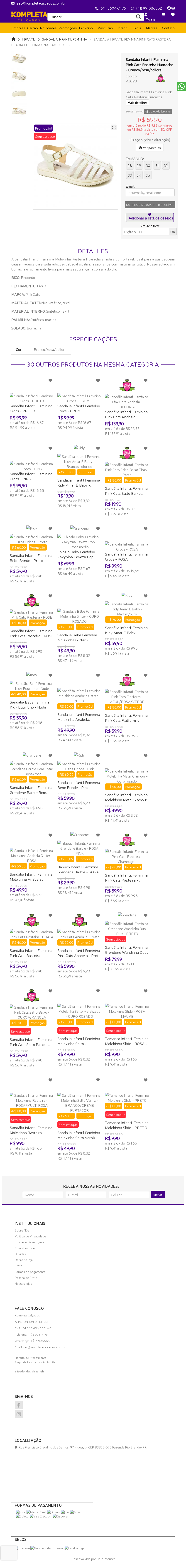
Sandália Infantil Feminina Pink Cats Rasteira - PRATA (31, 955)
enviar (157, 1194)
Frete (18, 1266)
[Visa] (20, 1512)
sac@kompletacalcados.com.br (41, 2)
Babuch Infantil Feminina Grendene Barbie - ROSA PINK (78, 871)
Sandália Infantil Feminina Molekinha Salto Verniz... (78, 1135)
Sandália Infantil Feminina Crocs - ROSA (126, 556)
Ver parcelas (151, 147)
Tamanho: (135, 158)
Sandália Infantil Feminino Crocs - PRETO (31, 408)
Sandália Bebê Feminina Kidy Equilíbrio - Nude (29, 704)
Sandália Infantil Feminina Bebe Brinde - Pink (78, 785)
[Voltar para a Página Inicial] (13, 38)
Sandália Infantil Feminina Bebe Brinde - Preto (31, 558)
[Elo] (65, 1512)
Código (131, 76)
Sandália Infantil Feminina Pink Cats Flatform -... (126, 717)
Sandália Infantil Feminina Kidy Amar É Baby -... (78, 482)
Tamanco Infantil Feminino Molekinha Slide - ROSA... (127, 1041)
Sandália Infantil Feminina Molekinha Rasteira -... (31, 1130)
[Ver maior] (114, 127)
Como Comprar (25, 1248)
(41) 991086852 (149, 7)
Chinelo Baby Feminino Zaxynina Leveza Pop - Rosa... (76, 556)
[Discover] (61, 1516)
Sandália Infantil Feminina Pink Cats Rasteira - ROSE (32, 633)
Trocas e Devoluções (29, 1242)
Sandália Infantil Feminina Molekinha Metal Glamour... (127, 797)
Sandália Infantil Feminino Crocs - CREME (78, 408)
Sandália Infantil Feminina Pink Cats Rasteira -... (126, 877)
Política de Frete (26, 1277)
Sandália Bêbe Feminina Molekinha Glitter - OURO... (77, 639)
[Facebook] (169, 7)
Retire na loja (24, 1260)
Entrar (150, 19)
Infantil (29, 39)
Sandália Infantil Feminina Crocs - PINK (31, 476)
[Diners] (53, 1512)
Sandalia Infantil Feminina (64, 39)
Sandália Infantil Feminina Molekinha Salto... (78, 1041)
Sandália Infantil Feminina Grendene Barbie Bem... (31, 790)
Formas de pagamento (30, 1272)
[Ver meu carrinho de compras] (163, 14)
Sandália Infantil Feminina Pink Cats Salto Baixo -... (31, 1042)
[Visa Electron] (40, 1516)
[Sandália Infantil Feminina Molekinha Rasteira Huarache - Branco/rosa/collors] (20, 58)
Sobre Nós (22, 1230)
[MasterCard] (36, 1512)
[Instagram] (173, 7)
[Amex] (76, 1512)
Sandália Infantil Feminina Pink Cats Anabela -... (126, 414)
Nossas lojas (23, 1283)
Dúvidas (20, 1254)
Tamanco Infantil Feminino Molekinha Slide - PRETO (127, 1125)
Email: (130, 186)
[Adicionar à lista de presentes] (150, 217)
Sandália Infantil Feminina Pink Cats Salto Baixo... (126, 490)
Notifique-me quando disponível (150, 205)
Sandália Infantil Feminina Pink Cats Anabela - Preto (78, 953)
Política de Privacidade (30, 1236)
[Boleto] (22, 1516)
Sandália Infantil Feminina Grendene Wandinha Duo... (127, 949)
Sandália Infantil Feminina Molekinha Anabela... (78, 716)
